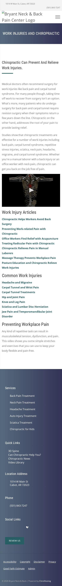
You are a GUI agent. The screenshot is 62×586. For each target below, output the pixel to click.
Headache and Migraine (17, 282)
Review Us (14, 540)
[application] (31, 190)
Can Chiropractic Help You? (24, 455)
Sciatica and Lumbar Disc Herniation (25, 306)
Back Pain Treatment (22, 396)
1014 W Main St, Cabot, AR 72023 (20, 3)
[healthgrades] (27, 527)
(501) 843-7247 (53, 7)
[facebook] (13, 527)
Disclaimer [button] (39, 561)
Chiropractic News (19, 458)
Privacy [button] (52, 561)
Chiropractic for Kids (22, 429)
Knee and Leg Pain (13, 302)
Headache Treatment (22, 409)
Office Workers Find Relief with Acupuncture (30, 238)
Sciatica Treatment (21, 422)
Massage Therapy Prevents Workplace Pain (29, 258)
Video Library (16, 462)
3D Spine (13, 451)
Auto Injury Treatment (23, 416)
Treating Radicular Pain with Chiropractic (28, 243)
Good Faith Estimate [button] (14, 568)
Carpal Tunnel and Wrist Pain (20, 287)
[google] (6, 527)
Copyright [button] (25, 561)
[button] (31, 190)
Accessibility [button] (9, 561)
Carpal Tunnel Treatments (18, 292)
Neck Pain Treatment (22, 402)
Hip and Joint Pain (13, 297)
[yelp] (20, 527)
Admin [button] (31, 568)
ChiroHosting (45, 581)
